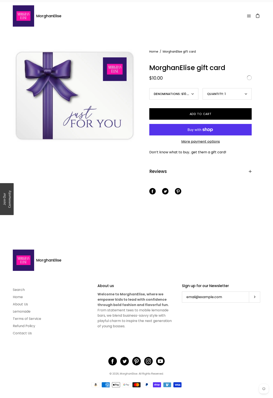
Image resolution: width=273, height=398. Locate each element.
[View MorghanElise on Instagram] (148, 361)
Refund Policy (24, 325)
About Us (20, 304)
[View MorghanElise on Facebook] (112, 361)
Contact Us (22, 333)
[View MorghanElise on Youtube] (160, 361)
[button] (7, 199)
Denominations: (172, 94)
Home (153, 51)
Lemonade (21, 311)
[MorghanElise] (23, 16)
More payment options (200, 141)
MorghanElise (48, 15)
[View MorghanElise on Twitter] (124, 361)
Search (19, 289)
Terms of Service (27, 318)
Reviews (158, 171)
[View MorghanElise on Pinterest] (136, 361)
